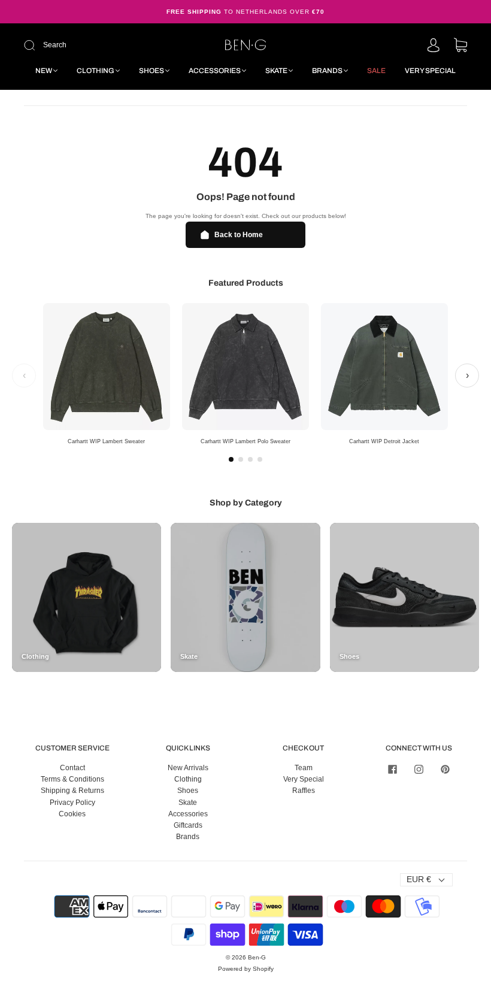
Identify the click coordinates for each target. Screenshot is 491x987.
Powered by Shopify (246, 968)
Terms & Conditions (72, 779)
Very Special (430, 70)
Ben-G (257, 957)
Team (304, 768)
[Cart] (460, 46)
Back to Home (238, 235)
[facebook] (393, 769)
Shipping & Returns (72, 790)
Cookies (72, 814)
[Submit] (105, 45)
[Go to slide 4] (259, 459)
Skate (276, 70)
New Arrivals (188, 768)
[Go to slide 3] (250, 459)
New (43, 70)
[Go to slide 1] (231, 459)
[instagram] (419, 769)
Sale (376, 70)
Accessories (215, 70)
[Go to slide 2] (240, 459)
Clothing (95, 70)
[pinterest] (445, 769)
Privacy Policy (72, 802)
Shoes (151, 70)
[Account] (434, 46)
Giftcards (188, 825)
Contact (72, 768)
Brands (327, 70)
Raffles (303, 790)
